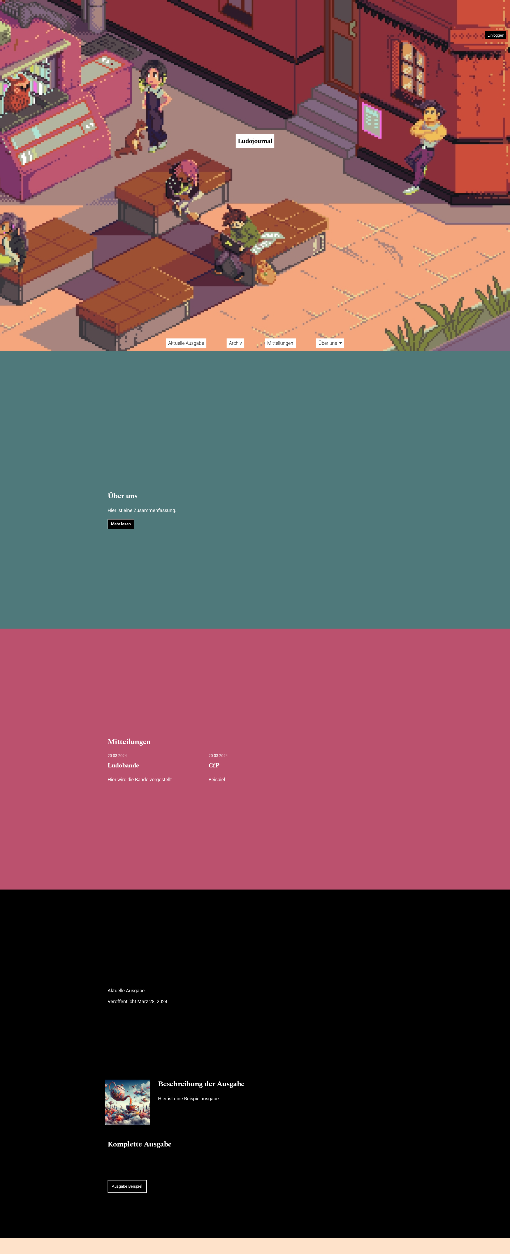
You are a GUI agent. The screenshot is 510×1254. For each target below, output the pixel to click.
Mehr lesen (121, 524)
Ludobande (123, 766)
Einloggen (495, 35)
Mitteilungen (280, 343)
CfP (214, 766)
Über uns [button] (328, 343)
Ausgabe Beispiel (127, 1186)
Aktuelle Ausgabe (186, 343)
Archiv (235, 343)
